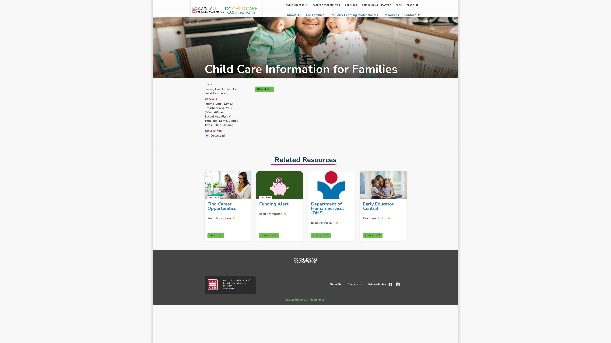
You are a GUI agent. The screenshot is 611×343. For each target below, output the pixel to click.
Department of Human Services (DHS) (328, 208)
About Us (294, 15)
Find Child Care (295, 5)
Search (411, 5)
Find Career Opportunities (222, 206)
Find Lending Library (375, 5)
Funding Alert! (275, 204)
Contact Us (412, 15)
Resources (391, 15)
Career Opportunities (326, 5)
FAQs (399, 5)
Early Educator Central (378, 206)
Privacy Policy (377, 284)
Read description (219, 218)
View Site (216, 235)
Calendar (351, 5)
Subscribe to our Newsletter (305, 299)
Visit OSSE (227, 288)
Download (264, 89)
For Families (315, 15)
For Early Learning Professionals (354, 15)
